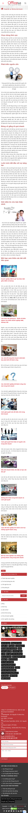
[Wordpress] (13, 811)
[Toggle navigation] (3, 3)
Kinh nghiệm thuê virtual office (9, 648)
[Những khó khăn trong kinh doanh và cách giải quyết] (9, 495)
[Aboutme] (6, 811)
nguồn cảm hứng (5, 678)
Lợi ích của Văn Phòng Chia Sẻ (11, 781)
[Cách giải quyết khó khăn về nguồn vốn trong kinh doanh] (9, 439)
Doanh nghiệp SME (6, 651)
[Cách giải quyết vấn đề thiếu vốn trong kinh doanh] (9, 409)
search (23, 595)
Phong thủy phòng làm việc (8, 664)
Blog (3, 603)
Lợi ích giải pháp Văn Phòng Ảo (11, 773)
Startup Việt (4, 659)
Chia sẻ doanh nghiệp (7, 616)
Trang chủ (6, 9)
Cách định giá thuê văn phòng (10, 791)
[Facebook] (4, 811)
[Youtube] (11, 811)
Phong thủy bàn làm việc (7, 667)
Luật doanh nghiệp (17, 651)
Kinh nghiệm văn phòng (8, 619)
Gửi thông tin (4, 759)
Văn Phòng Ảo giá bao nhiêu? (10, 771)
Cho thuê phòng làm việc (8, 581)
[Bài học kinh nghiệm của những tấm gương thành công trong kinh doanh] (9, 553)
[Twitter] (9, 811)
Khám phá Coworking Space (8, 670)
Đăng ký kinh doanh (16, 643)
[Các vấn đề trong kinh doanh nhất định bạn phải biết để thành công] (9, 355)
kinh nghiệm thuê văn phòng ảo (14, 654)
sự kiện (3, 654)
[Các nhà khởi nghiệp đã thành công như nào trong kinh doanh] (9, 381)
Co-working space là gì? (9, 778)
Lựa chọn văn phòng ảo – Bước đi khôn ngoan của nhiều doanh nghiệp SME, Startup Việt (13, 320)
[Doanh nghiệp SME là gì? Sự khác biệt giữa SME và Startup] (9, 276)
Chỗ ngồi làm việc (6, 584)
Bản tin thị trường (12, 659)
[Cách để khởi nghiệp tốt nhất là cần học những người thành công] (9, 525)
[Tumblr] (16, 811)
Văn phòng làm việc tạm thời (10, 793)
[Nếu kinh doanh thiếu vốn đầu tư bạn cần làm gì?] (9, 467)
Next (3, 570)
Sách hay (4, 606)
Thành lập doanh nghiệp (8, 578)
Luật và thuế (5, 609)
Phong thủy (11, 645)
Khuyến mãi (4, 645)
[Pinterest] (21, 811)
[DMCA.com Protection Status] (17, 808)
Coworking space (20, 645)
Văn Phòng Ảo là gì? (8, 769)
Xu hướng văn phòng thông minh (9, 673)
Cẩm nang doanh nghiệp (18, 656)
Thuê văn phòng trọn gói (9, 788)
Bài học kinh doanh (17, 9)
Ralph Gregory (13, 675)
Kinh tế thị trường (6, 613)
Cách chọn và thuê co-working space (12, 783)
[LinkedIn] (18, 811)
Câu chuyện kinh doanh (7, 662)
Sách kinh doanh (5, 643)
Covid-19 (17, 667)
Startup (20, 648)
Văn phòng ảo (5, 587)
